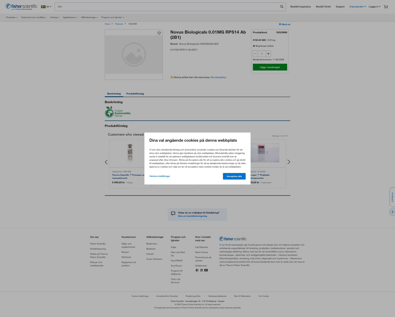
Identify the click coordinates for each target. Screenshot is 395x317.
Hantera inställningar (160, 176)
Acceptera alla (234, 176)
